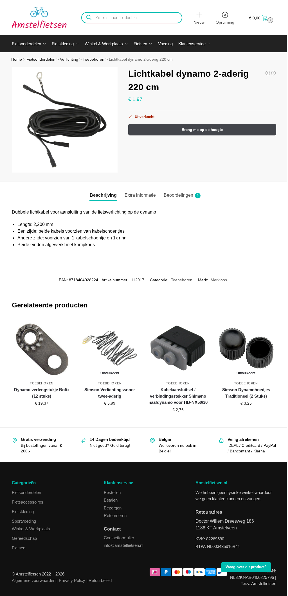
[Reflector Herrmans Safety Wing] (273, 73)
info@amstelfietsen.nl (123, 545)
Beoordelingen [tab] (181, 195)
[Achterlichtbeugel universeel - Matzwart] (268, 73)
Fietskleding (23, 511)
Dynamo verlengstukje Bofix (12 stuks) (41, 392)
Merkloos (219, 280)
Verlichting (69, 59)
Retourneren (115, 515)
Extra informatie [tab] (140, 195)
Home (16, 59)
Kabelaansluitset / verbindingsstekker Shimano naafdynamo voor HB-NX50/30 (178, 396)
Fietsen (18, 547)
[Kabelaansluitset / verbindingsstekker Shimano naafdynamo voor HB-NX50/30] (178, 348)
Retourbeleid (100, 580)
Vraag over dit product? (246, 567)
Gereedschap (24, 538)
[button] (260, 17)
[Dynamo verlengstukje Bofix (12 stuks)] (41, 348)
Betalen (111, 500)
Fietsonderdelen (40, 59)
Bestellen (112, 492)
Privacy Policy (72, 580)
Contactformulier (119, 537)
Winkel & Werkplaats (31, 528)
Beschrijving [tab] (103, 195)
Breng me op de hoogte (202, 130)
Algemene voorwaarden (33, 580)
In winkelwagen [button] (42, 415)
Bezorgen (113, 508)
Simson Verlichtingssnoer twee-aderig (109, 392)
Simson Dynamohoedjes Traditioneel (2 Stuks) (246, 392)
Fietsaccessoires (27, 502)
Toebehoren (93, 59)
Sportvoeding (24, 521)
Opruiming (225, 22)
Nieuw (199, 22)
